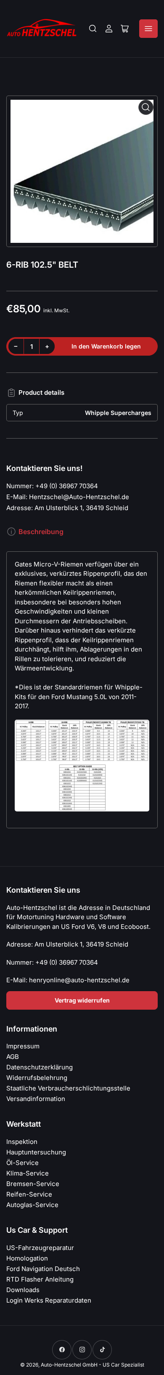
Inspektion (21, 1142)
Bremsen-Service (32, 1184)
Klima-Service (27, 1173)
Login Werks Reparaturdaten (48, 1300)
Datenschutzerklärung (39, 1067)
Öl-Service (22, 1163)
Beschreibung (41, 531)
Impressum (23, 1046)
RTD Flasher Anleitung (40, 1279)
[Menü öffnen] (148, 28)
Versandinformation (35, 1099)
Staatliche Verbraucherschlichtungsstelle (68, 1088)
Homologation (27, 1258)
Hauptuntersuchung (36, 1152)
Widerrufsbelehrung (36, 1078)
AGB (12, 1057)
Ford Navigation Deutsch (43, 1269)
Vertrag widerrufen (82, 1000)
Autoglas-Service (32, 1205)
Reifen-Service (29, 1194)
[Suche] (93, 28)
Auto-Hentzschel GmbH (69, 1365)
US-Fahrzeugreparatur (40, 1248)
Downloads (23, 1290)
